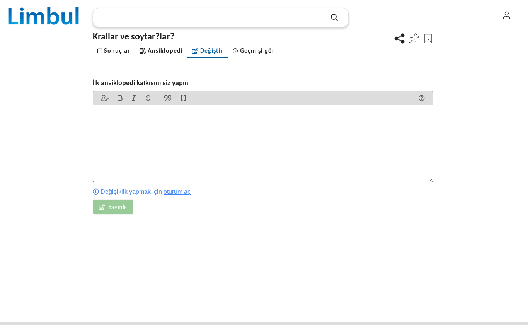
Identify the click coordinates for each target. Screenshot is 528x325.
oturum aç (177, 191)
